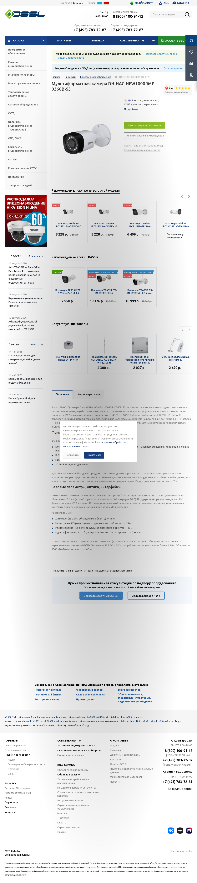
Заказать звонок (177, 40)
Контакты (116, 759)
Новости (115, 781)
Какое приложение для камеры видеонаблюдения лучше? (24, 359)
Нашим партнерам (16, 754)
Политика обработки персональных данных (131, 770)
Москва (78, 3)
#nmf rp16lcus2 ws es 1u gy (166, 721)
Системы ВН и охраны (18, 788)
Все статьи (37, 344)
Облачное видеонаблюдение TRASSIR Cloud (20, 125)
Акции (11, 759)
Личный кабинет (176, 3)
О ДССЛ (114, 745)
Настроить (72, 455)
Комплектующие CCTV (22, 168)
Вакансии (115, 750)
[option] (26, 221)
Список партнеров (15, 745)
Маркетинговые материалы (126, 776)
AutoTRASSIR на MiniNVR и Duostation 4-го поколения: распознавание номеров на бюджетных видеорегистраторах (24, 275)
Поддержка (66, 764)
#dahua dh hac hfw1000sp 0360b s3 (88, 717)
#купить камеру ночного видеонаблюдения (29, 725)
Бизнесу (98, 40)
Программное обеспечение (17, 51)
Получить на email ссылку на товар (144, 145)
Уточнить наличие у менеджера (145, 135)
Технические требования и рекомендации (73, 781)
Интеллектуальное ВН (18, 792)
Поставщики (16, 176)
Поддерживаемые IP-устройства (77, 787)
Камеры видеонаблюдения (20, 64)
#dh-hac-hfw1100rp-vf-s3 (134, 721)
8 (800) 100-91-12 (128, 16)
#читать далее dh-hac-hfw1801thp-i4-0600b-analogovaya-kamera (41, 721)
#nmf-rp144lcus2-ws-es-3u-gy (73, 725)
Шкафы (12, 159)
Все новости (36, 256)
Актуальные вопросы (70, 800)
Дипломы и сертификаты (125, 754)
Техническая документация (75, 745)
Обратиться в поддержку (72, 770)
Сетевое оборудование (23, 104)
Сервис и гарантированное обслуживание (73, 807)
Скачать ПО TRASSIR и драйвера (77, 750)
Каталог (19, 40)
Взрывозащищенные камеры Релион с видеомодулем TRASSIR (25, 302)
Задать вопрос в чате (71, 57)
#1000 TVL (10, 717)
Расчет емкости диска (70, 755)
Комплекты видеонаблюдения (20, 149)
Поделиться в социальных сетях (142, 150)
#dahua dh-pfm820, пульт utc (127, 717)
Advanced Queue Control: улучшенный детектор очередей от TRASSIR (22, 325)
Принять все (94, 455)
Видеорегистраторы (21, 74)
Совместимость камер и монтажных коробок (79, 794)
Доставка (63, 818)
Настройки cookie (181, 851)
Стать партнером (15, 750)
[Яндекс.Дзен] (180, 830)
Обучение (13, 769)
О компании (119, 740)
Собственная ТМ (132, 40)
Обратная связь (67, 774)
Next (189, 196)
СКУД (11, 113)
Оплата (61, 822)
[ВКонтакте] (171, 830)
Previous (182, 196)
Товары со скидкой (20, 185)
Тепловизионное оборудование (18, 94)
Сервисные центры (68, 827)
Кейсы (8, 797)
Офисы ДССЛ (118, 764)
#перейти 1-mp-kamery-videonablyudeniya (42, 717)
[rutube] (189, 830)
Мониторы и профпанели (24, 83)
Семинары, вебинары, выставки (26, 764)
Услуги (9, 812)
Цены (11, 773)
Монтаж (62, 813)
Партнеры (64, 40)
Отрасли (10, 802)
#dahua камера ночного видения (99, 721)
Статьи (61, 832)
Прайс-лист (144, 3)
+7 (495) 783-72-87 (90, 30)
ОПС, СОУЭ (14, 138)
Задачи (9, 807)
